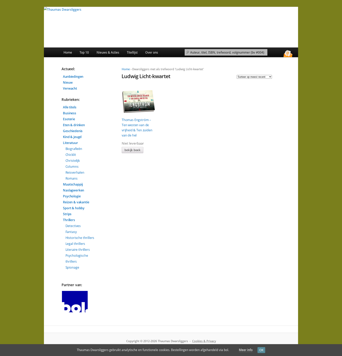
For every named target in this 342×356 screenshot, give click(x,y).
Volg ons (289, 52)
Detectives (73, 226)
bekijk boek (132, 150)
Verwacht (70, 88)
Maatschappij (73, 184)
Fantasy (71, 232)
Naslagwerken (73, 190)
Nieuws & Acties (108, 52)
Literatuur (70, 143)
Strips (67, 214)
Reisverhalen (75, 172)
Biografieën (74, 149)
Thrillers (69, 220)
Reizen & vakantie (76, 202)
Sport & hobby (74, 208)
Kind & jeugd (72, 137)
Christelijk (73, 160)
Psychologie (72, 196)
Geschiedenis (73, 131)
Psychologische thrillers (77, 258)
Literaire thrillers (78, 249)
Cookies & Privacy (204, 341)
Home (68, 52)
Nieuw (67, 82)
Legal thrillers (75, 243)
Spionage (72, 267)
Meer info (246, 350)
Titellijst (132, 52)
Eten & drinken (74, 125)
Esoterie (69, 119)
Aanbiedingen (73, 76)
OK (261, 350)
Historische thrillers (80, 238)
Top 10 (84, 52)
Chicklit (71, 154)
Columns (72, 166)
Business (69, 113)
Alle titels (69, 107)
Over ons (151, 52)
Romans (72, 178)
